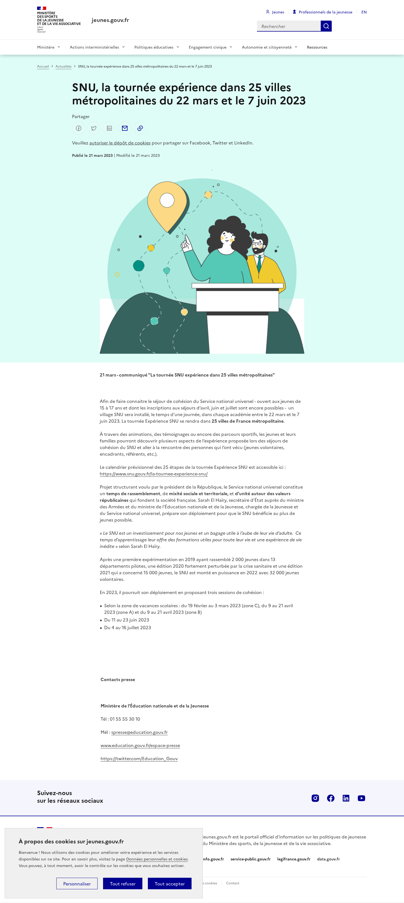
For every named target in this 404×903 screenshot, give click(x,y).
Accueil (43, 66)
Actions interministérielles (94, 47)
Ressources (317, 47)
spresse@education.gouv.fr (139, 732)
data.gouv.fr (328, 859)
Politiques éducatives (153, 47)
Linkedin (346, 798)
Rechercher (326, 26)
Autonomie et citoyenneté (267, 47)
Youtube (361, 798)
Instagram (315, 798)
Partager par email (124, 128)
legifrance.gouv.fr (294, 859)
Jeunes (278, 12)
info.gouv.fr (213, 859)
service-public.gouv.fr (251, 859)
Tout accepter (170, 883)
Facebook (330, 798)
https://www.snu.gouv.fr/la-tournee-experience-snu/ (154, 473)
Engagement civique (207, 47)
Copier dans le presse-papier (140, 128)
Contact (232, 882)
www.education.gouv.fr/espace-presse (140, 745)
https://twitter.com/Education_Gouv (139, 758)
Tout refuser (122, 883)
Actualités (63, 66)
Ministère (45, 47)
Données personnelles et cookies (157, 859)
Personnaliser (77, 883)
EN (364, 12)
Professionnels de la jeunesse (325, 12)
